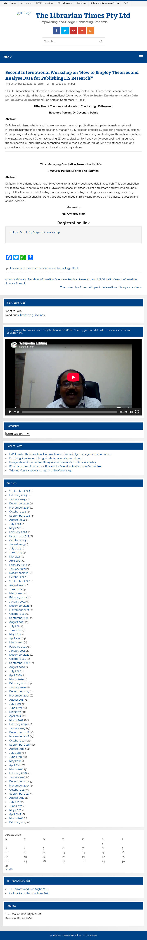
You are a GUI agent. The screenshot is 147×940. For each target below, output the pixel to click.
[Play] (10, 412)
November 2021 (19, 609)
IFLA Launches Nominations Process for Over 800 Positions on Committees (56, 466)
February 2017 (18, 822)
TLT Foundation (44, 3)
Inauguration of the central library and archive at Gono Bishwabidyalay (52, 462)
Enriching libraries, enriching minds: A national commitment (45, 458)
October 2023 (17, 540)
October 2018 (17, 740)
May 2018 (15, 761)
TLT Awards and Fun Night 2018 (28, 889)
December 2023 (19, 536)
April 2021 (15, 638)
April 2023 (15, 560)
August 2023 (17, 544)
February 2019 (18, 724)
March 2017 (16, 818)
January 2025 (17, 499)
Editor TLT (43, 83)
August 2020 (17, 667)
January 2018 (17, 777)
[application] (73, 377)
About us (26, 3)
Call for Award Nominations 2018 (29, 893)
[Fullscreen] (137, 412)
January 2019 (17, 728)
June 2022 (15, 589)
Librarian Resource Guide (105, 3)
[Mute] (131, 412)
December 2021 (19, 605)
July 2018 (15, 752)
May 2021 (15, 634)
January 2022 (17, 601)
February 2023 (18, 564)
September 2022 (19, 581)
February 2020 (18, 683)
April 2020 (15, 675)
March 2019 (16, 720)
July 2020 (15, 671)
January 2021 (17, 650)
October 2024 (17, 511)
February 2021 (18, 646)
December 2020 (19, 654)
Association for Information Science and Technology (40, 268)
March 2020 (16, 679)
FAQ (126, 3)
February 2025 (18, 495)
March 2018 (16, 769)
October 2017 (17, 789)
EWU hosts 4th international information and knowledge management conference (60, 454)
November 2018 (19, 736)
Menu (8, 56)
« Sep (9, 869)
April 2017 (15, 814)
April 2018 (15, 765)
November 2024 (19, 507)
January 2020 (17, 687)
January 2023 (17, 569)
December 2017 (19, 781)
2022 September (65, 83)
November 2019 (19, 695)
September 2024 (19, 515)
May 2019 (15, 712)
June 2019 (15, 708)
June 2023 (15, 552)
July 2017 (15, 802)
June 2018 (15, 757)
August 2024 (17, 519)
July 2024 (15, 524)
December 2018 (19, 732)
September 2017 (19, 793)
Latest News (9, 3)
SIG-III (75, 268)
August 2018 (17, 748)
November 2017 (19, 785)
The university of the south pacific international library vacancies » (101, 287)
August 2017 (16, 797)
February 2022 (18, 597)
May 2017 (15, 810)
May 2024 (15, 528)
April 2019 (15, 716)
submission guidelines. (31, 315)
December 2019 (19, 691)
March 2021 (16, 642)
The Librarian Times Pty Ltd (83, 15)
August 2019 (17, 699)
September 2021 (19, 618)
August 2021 (16, 622)
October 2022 (17, 577)
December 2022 (19, 573)
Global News (65, 3)
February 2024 (18, 532)
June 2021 (15, 630)
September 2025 (19, 491)
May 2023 (15, 556)
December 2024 (19, 503)
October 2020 (17, 658)
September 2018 (19, 744)
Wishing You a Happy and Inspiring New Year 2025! (40, 470)
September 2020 (19, 663)
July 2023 (15, 548)
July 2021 (15, 626)
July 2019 (15, 703)
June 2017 (15, 806)
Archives (81, 3)
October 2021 (17, 613)
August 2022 (17, 585)
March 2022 (16, 593)
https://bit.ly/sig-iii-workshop (35, 232)
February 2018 (18, 773)
